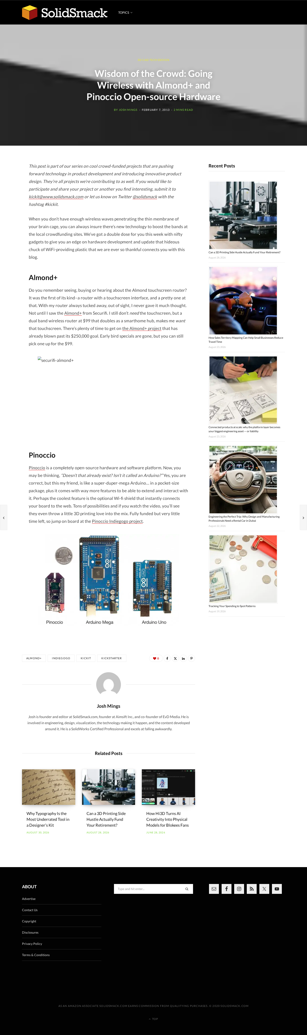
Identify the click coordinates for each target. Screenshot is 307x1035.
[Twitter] (175, 658)
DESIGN (163, 60)
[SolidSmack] (64, 12)
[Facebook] (167, 658)
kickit (86, 658)
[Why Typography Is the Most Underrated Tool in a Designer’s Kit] (48, 787)
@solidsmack (145, 196)
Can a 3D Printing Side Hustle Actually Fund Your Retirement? (106, 819)
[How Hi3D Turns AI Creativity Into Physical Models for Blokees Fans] (168, 787)
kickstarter (111, 658)
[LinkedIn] (183, 658)
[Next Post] (303, 517)
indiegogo (61, 658)
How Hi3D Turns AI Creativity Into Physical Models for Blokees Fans (167, 819)
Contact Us (30, 910)
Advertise (29, 899)
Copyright (29, 921)
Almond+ (73, 313)
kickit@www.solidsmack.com (56, 196)
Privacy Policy (32, 944)
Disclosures (30, 932)
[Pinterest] (191, 658)
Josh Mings (128, 109)
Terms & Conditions (36, 955)
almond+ (34, 658)
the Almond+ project (141, 328)
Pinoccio (37, 467)
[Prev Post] (3, 517)
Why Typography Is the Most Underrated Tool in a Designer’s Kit (48, 819)
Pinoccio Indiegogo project (117, 521)
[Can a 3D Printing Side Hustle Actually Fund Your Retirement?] (108, 787)
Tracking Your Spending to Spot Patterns (232, 606)
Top (154, 1019)
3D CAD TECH (148, 60)
